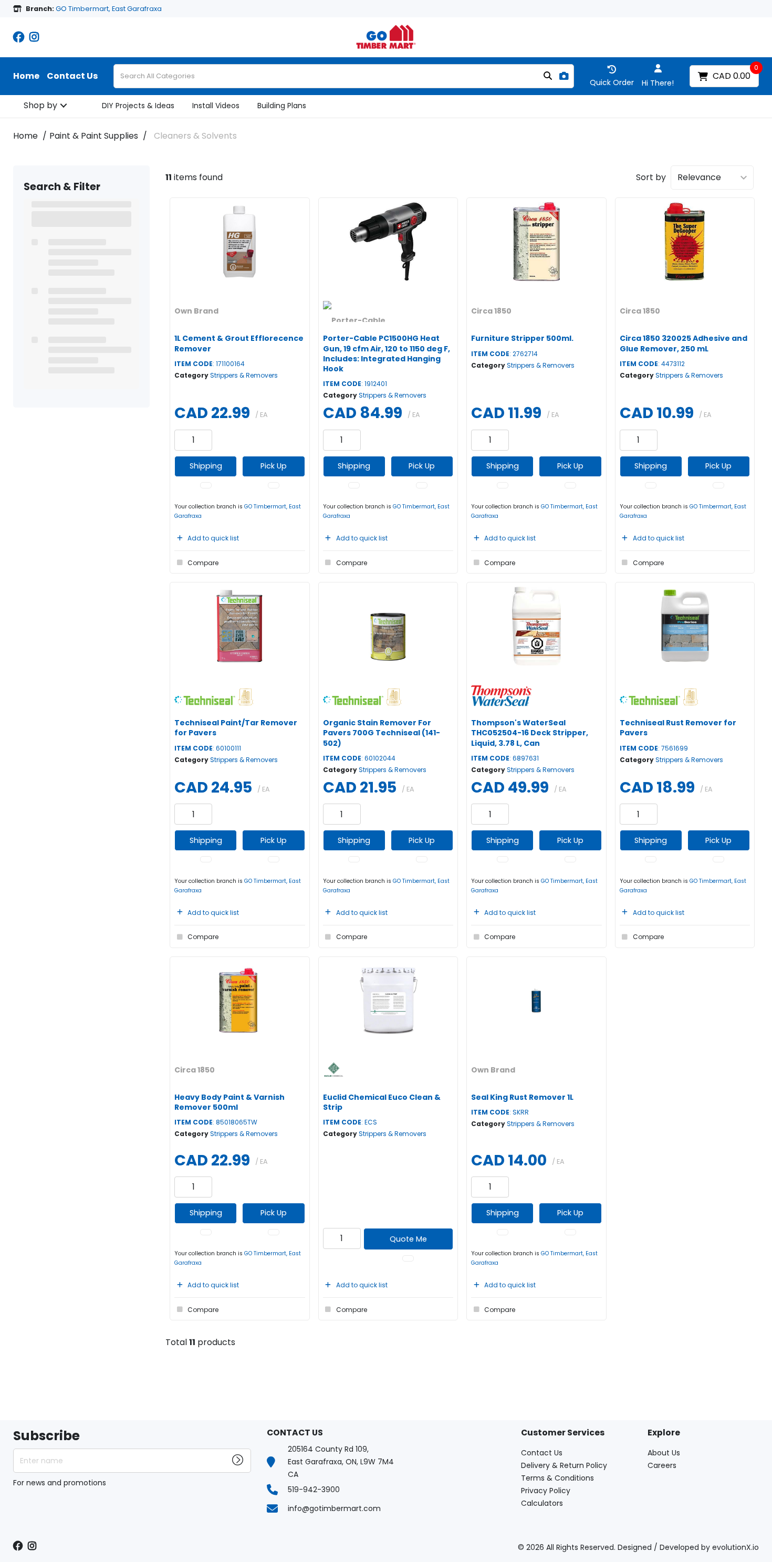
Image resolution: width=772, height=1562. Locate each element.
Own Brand (196, 311)
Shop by (40, 105)
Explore (664, 1433)
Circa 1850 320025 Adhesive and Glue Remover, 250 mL (683, 343)
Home (26, 76)
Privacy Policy (545, 1490)
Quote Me (408, 1239)
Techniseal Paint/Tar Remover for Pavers (235, 727)
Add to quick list (213, 538)
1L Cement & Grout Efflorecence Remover (239, 343)
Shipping (206, 466)
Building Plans (281, 105)
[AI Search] (564, 76)
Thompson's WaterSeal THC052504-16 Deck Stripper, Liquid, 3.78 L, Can (529, 732)
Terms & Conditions (557, 1478)
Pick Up (273, 466)
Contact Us (72, 76)
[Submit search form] (547, 76)
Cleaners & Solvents (195, 136)
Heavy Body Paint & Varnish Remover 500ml (229, 1102)
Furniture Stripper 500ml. (522, 338)
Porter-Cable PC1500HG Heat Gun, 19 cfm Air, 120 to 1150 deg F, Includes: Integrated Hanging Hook (386, 353)
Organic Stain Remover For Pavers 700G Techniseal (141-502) (381, 732)
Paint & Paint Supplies (93, 136)
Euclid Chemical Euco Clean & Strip (382, 1102)
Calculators (542, 1503)
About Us (664, 1453)
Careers (662, 1465)
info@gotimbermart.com (334, 1508)
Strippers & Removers (244, 375)
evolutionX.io (735, 1547)
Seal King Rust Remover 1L (522, 1097)
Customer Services (562, 1433)
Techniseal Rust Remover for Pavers (678, 727)
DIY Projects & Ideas (138, 105)
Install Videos (215, 105)
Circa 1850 (491, 311)
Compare (202, 562)
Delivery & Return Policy (564, 1465)
